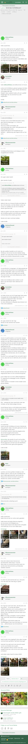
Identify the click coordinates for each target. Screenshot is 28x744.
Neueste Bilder (5, 690)
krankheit (9, 12)
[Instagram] (2, 729)
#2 (26, 82)
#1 (26, 43)
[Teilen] (25, 43)
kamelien (3, 12)
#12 (26, 392)
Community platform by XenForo (13, 742)
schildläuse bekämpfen (6, 13)
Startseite (3, 739)
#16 (26, 514)
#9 (26, 318)
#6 (26, 231)
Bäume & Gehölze (7, 715)
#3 (26, 112)
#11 (26, 369)
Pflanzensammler (10, 106)
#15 (26, 491)
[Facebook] (5, 729)
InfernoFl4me (5, 10)
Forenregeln (10, 738)
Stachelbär (8, 76)
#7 (26, 265)
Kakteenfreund (9, 225)
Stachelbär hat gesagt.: (7, 115)
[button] (2, 2)
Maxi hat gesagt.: (6, 494)
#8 (26, 293)
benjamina (20, 10)
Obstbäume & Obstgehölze (9, 721)
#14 (26, 469)
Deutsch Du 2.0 (5, 736)
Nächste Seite (15, 678)
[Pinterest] (8, 729)
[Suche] (26, 2)
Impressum (3, 738)
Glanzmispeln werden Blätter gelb (12, 713)
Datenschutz (17, 738)
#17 (26, 558)
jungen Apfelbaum (8, 718)
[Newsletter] (11, 729)
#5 (26, 174)
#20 (26, 636)
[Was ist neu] (23, 2)
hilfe (24, 10)
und (10, 102)
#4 (26, 148)
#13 (26, 422)
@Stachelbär (4, 439)
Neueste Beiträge (6, 710)
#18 (26, 577)
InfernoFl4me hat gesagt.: (8, 234)
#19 (26, 603)
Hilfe (22, 738)
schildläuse (14, 12)
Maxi (6, 463)
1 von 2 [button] (7, 678)
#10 (26, 335)
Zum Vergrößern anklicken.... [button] (14, 195)
